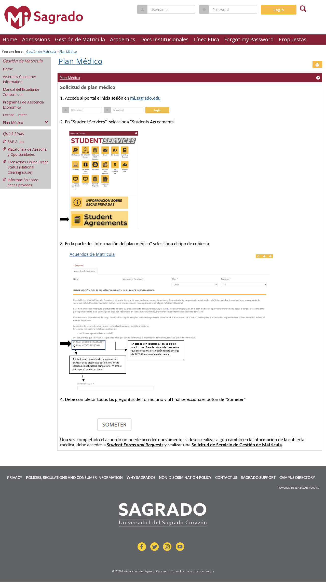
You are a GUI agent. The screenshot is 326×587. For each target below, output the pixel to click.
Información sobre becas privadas (23, 182)
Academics (122, 39)
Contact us (226, 478)
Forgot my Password (249, 39)
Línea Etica (206, 39)
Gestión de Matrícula (80, 39)
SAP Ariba (16, 141)
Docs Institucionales (164, 39)
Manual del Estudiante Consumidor (21, 92)
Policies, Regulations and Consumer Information (74, 478)
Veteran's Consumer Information (19, 79)
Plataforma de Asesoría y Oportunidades (27, 152)
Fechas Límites (15, 114)
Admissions (36, 39)
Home (10, 39)
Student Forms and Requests (135, 445)
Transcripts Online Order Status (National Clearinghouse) (28, 167)
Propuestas (292, 39)
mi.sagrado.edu (145, 98)
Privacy (14, 478)
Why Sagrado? (141, 478)
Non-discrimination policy (185, 478)
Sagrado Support (258, 478)
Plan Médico (68, 51)
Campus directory (297, 478)
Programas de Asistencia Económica (23, 105)
